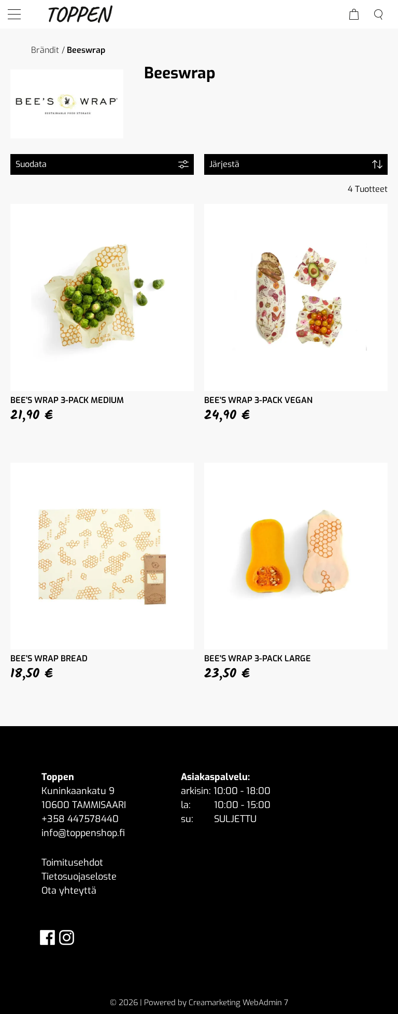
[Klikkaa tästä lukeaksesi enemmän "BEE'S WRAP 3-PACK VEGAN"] (296, 297)
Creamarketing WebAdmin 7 (238, 1002)
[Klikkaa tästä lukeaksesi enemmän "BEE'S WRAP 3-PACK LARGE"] (296, 556)
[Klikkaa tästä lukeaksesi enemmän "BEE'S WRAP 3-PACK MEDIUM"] (102, 297)
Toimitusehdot (72, 862)
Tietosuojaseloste (79, 876)
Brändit (45, 50)
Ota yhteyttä (68, 890)
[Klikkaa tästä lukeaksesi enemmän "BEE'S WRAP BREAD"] (102, 556)
